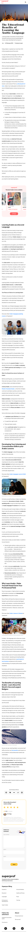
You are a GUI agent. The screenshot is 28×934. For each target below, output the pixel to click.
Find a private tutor (19, 915)
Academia (4, 889)
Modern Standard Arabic (8, 388)
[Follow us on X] (14, 928)
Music (17, 896)
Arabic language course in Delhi (18, 474)
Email (4, 856)
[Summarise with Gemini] (14, 792)
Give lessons (4, 922)
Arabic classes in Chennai (16, 613)
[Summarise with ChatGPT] (6, 792)
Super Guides (5, 905)
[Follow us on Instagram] (22, 928)
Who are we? (18, 919)
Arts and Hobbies (20, 889)
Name (4, 849)
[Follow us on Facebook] (5, 928)
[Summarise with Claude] (10, 792)
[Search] (25, 2)
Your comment (6, 834)
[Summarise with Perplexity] (22, 792)
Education (4, 893)
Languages (4, 896)
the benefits (15, 750)
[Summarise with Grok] (18, 792)
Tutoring (18, 900)
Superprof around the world (6, 918)
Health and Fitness (20, 893)
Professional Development (5, 901)
